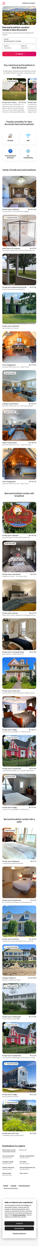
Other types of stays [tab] (9, 1150)
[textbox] (11, 48)
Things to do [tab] (23, 1150)
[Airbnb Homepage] (3, 3)
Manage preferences (19, 1233)
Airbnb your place (28, 3)
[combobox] (19, 41)
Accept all (19, 1223)
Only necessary (19, 1228)
